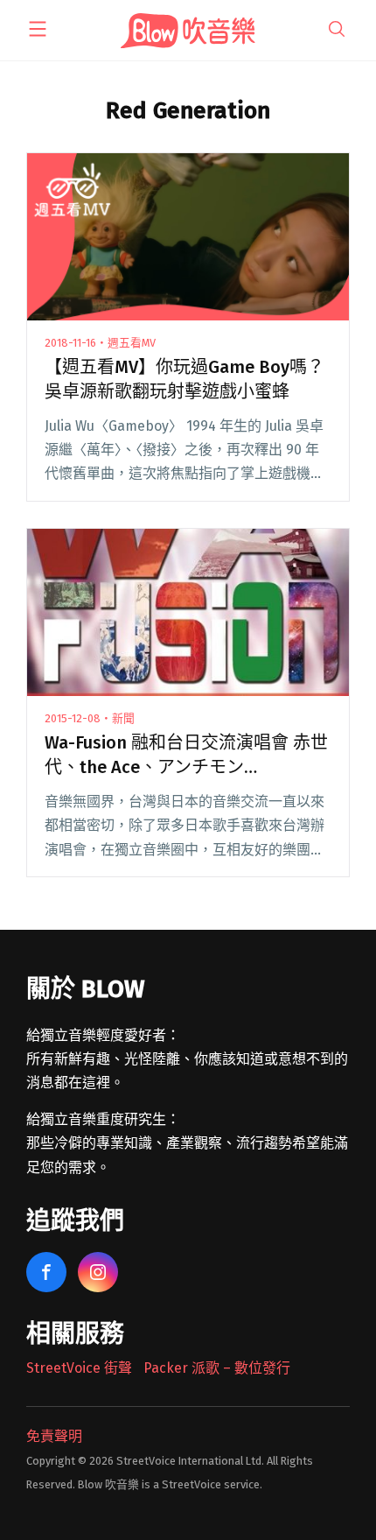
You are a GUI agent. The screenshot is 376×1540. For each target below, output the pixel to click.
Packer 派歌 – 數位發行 (216, 1368)
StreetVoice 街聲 (79, 1368)
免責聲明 (54, 1436)
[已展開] (37, 29)
